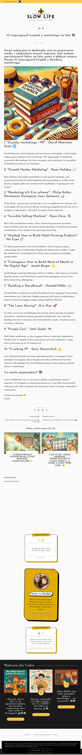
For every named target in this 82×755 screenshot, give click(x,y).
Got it (48, 750)
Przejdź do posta (15, 719)
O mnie (55, 734)
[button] (21, 27)
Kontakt (27, 734)
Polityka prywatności (42, 734)
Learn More (36, 750)
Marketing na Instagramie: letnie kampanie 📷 (60, 420)
